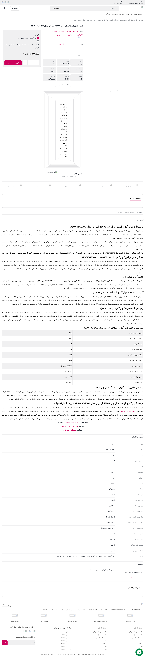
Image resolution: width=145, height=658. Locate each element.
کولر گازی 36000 (66, 649)
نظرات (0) (119, 212)
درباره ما (140, 649)
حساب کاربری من (137, 637)
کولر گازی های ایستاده (72, 422)
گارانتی (37, 35)
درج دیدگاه (130, 577)
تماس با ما (140, 646)
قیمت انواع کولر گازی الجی (69, 426)
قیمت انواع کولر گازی (70, 430)
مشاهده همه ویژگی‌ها (63, 84)
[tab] (139, 212)
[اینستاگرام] (5, 2)
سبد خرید (140, 640)
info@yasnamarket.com (136, 3)
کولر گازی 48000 (66, 31)
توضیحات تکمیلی (129, 212)
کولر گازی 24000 (66, 643)
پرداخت (141, 643)
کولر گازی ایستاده (77, 35)
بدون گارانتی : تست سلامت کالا (27, 38)
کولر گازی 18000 (66, 640)
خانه (142, 20)
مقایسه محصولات (137, 634)
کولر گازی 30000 (66, 646)
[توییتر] (3, 2)
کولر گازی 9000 (66, 634)
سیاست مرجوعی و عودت (135, 631)
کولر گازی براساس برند (126, 20)
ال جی (61, 44)
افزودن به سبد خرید (13, 63)
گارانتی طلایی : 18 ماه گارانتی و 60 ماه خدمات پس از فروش (22, 46)
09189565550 (118, 3)
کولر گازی (137, 20)
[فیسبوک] (8, 2)
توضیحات (140, 212)
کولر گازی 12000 (66, 637)
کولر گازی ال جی (114, 20)
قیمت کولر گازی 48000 (128, 411)
